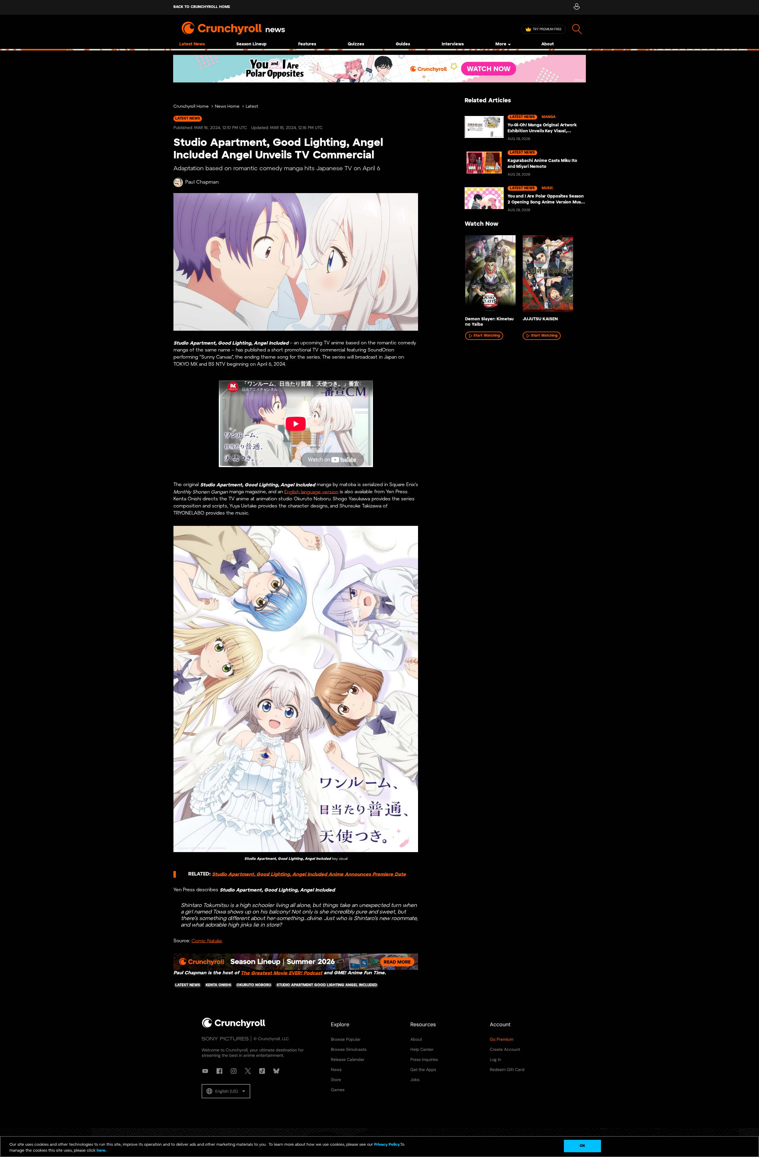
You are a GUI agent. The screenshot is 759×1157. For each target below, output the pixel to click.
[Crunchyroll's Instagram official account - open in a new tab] (234, 1071)
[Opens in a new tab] (379, 68)
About (547, 44)
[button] (226, 1091)
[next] (572, 275)
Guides (403, 44)
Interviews (453, 44)
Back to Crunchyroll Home (201, 7)
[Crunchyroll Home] (234, 1027)
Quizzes (356, 44)
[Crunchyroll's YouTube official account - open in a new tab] (205, 1071)
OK (582, 1146)
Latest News (192, 44)
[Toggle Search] (577, 29)
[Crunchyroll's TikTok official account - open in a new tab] (262, 1071)
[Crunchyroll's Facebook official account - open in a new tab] (219, 1071)
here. (100, 1151)
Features (307, 44)
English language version (311, 492)
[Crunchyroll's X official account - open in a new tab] (248, 1071)
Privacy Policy (387, 1145)
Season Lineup (251, 44)
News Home (227, 107)
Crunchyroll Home (191, 107)
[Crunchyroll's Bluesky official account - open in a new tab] (276, 1071)
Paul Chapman (202, 182)
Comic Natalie (207, 941)
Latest (252, 107)
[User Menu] (576, 7)
